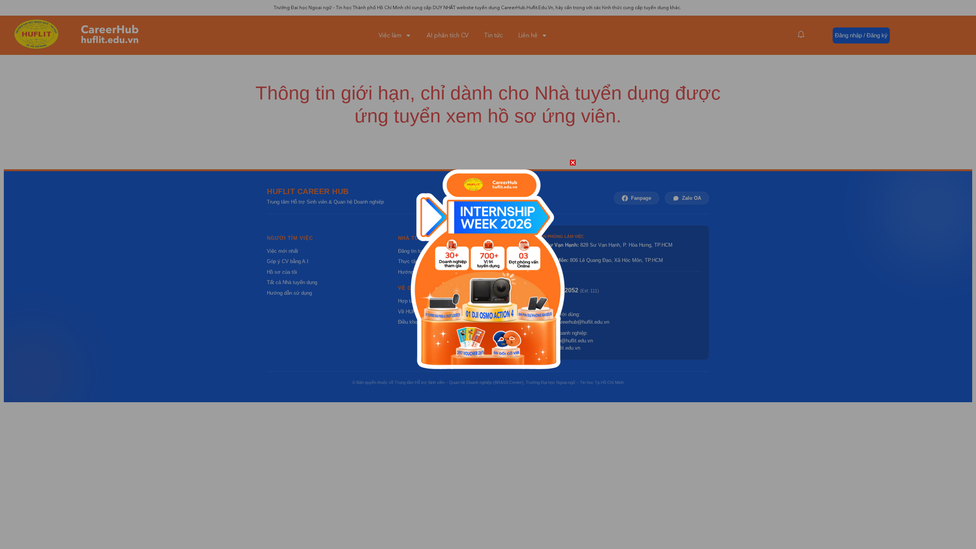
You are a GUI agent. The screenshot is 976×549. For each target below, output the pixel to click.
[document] (488, 274)
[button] (573, 162)
